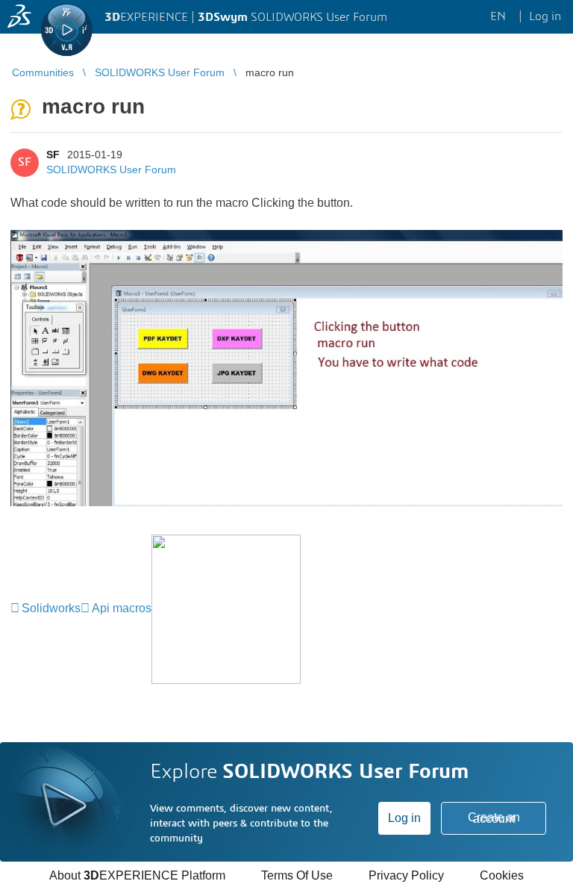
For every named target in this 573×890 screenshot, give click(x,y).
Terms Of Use (297, 875)
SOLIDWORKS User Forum (111, 169)
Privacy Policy (406, 875)
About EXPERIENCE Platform (137, 875)
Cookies (502, 875)
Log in (404, 818)
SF (53, 155)
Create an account (494, 818)
